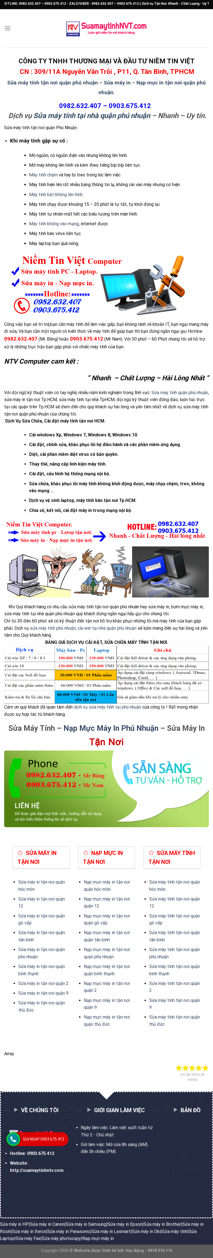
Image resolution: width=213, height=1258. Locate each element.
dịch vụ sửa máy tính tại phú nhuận (107, 707)
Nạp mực (93, 899)
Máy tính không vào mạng (54, 223)
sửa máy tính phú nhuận (53, 628)
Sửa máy (158, 899)
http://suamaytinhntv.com (37, 1170)
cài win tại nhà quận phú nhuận (107, 628)
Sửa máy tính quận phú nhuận (179, 392)
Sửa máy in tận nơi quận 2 (43, 983)
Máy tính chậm (43, 174)
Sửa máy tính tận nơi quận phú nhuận (52, 83)
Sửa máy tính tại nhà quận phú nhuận (91, 115)
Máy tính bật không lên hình (56, 194)
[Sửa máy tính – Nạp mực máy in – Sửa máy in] (106, 28)
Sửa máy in (117, 83)
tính (171, 899)
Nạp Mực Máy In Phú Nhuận (111, 728)
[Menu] (7, 28)
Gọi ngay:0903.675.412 (43, 1139)
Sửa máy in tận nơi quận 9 (43, 993)
